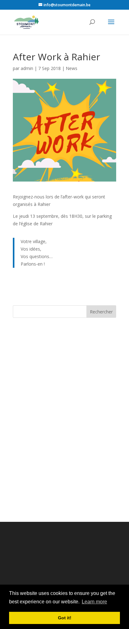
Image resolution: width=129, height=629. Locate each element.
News (71, 68)
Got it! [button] (64, 617)
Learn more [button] (94, 601)
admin (27, 68)
